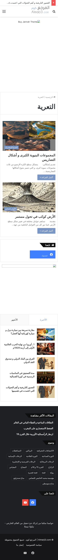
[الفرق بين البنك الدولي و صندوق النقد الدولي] (46, 363)
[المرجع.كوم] (40, 11)
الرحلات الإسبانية (15, 456)
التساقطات (16, 450)
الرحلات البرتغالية (47, 461)
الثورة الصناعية (48, 456)
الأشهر (14, 319)
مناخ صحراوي (18, 478)
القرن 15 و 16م (37, 467)
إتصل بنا (20, 545)
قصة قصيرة (32, 472)
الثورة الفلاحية (31, 456)
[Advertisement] (29, 61)
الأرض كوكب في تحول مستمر (35, 217)
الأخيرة (43, 319)
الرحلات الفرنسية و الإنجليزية (23, 461)
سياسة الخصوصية (34, 545)
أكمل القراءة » (46, 177)
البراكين (29, 450)
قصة (43, 472)
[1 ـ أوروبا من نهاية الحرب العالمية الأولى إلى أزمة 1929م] (46, 349)
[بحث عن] (54, 12)
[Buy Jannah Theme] (29, 21)
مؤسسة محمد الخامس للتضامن (41, 478)
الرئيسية (49, 97)
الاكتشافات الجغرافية (45, 450)
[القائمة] (4, 12)
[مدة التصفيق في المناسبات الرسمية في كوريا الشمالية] (46, 377)
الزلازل (51, 467)
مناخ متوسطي (48, 483)
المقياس (12, 467)
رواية (52, 472)
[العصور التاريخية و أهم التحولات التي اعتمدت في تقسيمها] (46, 392)
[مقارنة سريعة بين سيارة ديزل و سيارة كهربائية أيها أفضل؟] (46, 334)
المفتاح (24, 467)
